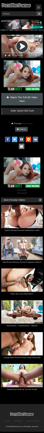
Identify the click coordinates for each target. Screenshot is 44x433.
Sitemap (18, 421)
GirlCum (23, 129)
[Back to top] (36, 425)
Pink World (22, 193)
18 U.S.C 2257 (32, 421)
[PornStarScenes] (18, 5)
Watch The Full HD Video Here (23, 99)
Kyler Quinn (27, 123)
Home (7, 421)
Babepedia (22, 190)
